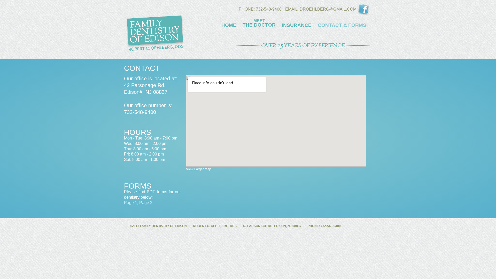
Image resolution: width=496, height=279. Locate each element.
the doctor (259, 23)
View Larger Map (198, 169)
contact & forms (342, 25)
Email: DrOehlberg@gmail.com (321, 9)
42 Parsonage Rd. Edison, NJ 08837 (272, 226)
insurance (297, 25)
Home (228, 25)
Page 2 (145, 202)
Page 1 (130, 202)
